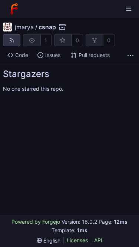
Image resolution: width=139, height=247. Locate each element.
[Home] (14, 9)
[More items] (130, 55)
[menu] (48, 240)
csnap (47, 27)
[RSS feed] (11, 40)
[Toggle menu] (128, 9)
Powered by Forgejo (35, 221)
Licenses (77, 240)
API (98, 240)
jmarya (24, 27)
